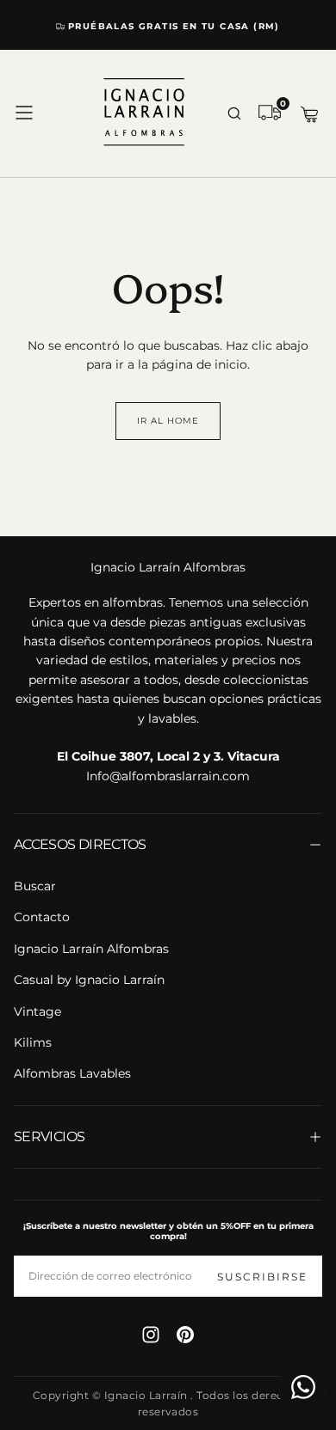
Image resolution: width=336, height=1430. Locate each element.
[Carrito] (309, 114)
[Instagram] (150, 1334)
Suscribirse (262, 1276)
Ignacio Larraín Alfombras (168, 567)
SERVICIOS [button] (49, 1136)
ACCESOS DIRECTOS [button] (80, 844)
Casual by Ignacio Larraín (89, 979)
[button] (24, 112)
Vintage (37, 1011)
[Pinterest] (185, 1334)
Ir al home (168, 420)
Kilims (33, 1042)
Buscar (35, 886)
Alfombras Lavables (72, 1073)
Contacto (42, 917)
